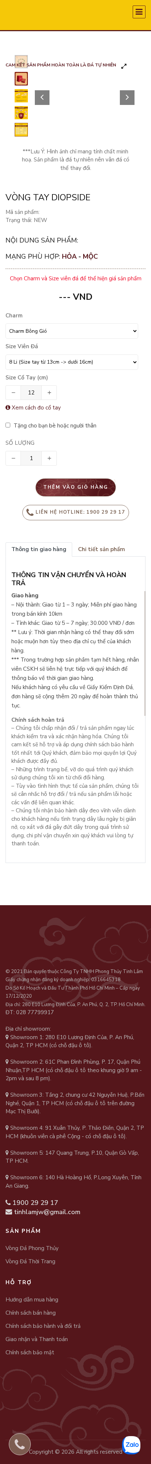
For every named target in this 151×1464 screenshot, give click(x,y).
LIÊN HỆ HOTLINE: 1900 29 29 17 (80, 512)
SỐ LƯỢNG (19, 443)
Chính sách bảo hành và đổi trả (43, 1326)
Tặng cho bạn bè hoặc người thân (54, 425)
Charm (14, 315)
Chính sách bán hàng (30, 1312)
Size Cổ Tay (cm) (26, 377)
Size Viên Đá (21, 346)
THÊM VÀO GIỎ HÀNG (75, 487)
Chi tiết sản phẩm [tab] (101, 549)
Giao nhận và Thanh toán (36, 1339)
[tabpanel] (85, 82)
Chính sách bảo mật (29, 1352)
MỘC (90, 256)
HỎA (70, 256)
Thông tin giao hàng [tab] (38, 549)
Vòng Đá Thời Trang (30, 1261)
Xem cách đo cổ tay (35, 407)
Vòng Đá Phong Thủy (32, 1248)
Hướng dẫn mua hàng (31, 1299)
